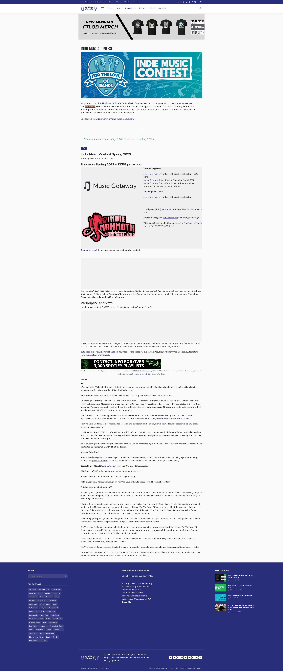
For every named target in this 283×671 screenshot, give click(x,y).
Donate (136, 2)
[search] (200, 8)
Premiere (43, 626)
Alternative (56, 589)
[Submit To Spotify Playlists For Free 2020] (220, 587)
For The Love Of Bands (109, 103)
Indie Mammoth (125, 118)
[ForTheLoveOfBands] (90, 657)
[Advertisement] (141, 273)
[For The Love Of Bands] (89, 8)
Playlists (131, 8)
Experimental (45, 604)
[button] (141, 382)
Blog (119, 8)
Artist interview (46, 597)
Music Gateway (150, 174)
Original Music (34, 622)
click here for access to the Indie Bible (138, 374)
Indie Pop (44, 615)
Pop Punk (32, 626)
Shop (143, 8)
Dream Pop (52, 600)
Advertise (127, 2)
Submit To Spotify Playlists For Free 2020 (240, 586)
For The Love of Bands (191, 223)
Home (109, 8)
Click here (126, 576)
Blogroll (118, 2)
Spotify (55, 637)
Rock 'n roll (58, 630)
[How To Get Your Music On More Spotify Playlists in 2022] (220, 578)
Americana (33, 597)
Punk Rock (40, 630)
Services (162, 8)
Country (41, 600)
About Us (85, 2)
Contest (32, 600)
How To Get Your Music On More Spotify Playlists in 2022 (240, 576)
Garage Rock (53, 608)
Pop (44, 622)
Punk (31, 630)
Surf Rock (32, 641)
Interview (32, 619)
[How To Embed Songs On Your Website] (220, 597)
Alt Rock (57, 593)
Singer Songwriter (36, 637)
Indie (42, 611)
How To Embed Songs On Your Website (240, 595)
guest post (33, 611)
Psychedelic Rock (56, 626)
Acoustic (32, 589)
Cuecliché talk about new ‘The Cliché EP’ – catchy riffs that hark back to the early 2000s (241, 607)
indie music (33, 615)
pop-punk (53, 622)
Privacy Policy (108, 2)
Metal (48, 619)
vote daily (90, 106)
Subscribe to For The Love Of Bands (98, 352)
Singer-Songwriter (47, 633)
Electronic (33, 604)
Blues (57, 597)
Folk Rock (33, 608)
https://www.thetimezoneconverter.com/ (169, 418)
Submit (152, 8)
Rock (49, 630)
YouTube (43, 641)
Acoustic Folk (44, 589)
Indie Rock (55, 615)
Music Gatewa (103, 118)
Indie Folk (51, 611)
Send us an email (89, 250)
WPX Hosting (146, 583)
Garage (42, 608)
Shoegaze (33, 633)
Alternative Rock (35, 593)
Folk (54, 604)
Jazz (41, 619)
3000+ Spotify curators (143, 371)
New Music (57, 619)
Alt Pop (47, 593)
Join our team (96, 2)
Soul (48, 637)
